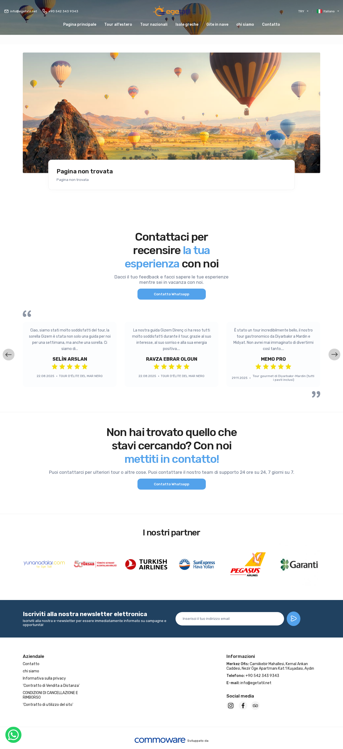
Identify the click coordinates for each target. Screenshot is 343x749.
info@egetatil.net (23, 11)
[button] (187, 24)
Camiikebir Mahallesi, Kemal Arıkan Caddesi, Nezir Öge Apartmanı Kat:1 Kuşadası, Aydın (270, 666)
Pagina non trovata (85, 171)
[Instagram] (230, 705)
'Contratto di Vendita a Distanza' (51, 685)
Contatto (271, 24)
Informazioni (240, 656)
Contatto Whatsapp (171, 294)
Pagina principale (79, 24)
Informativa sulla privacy (44, 678)
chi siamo (245, 24)
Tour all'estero (118, 24)
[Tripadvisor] (255, 705)
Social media (240, 696)
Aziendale (33, 656)
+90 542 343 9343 (63, 11)
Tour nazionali (153, 24)
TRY (301, 11)
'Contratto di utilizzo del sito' (48, 704)
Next (334, 354)
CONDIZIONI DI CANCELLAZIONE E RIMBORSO (50, 695)
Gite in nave (217, 24)
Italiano (329, 11)
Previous (8, 354)
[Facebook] (243, 705)
